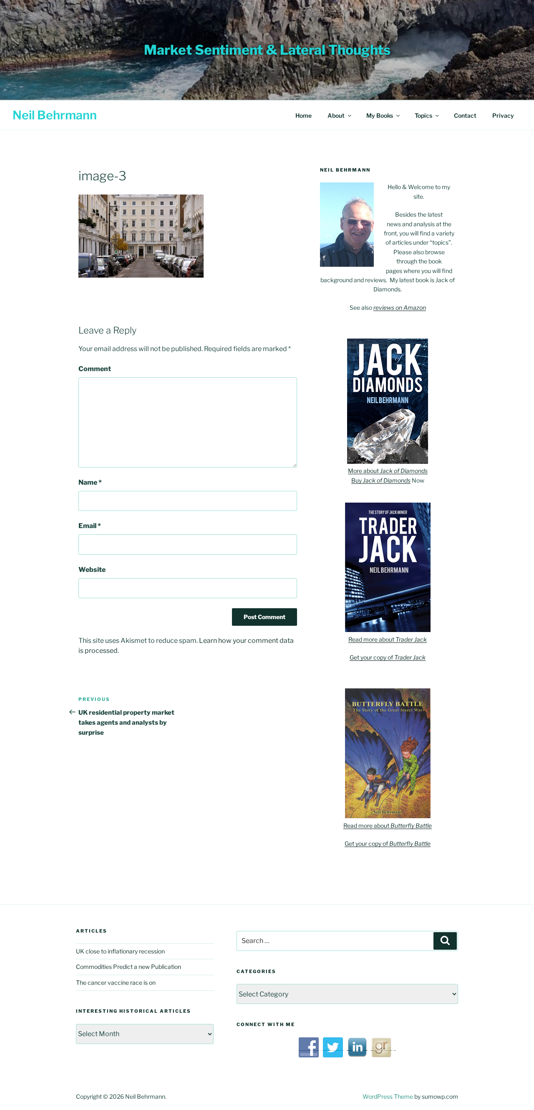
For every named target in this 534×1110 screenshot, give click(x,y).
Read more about (387, 639)
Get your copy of (388, 657)
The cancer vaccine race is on (116, 982)
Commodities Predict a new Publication (128, 966)
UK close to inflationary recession (120, 951)
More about (388, 470)
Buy (381, 480)
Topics (423, 115)
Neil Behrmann (55, 115)
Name (90, 482)
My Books (379, 115)
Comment (94, 369)
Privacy (503, 115)
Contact (465, 115)
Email (89, 526)
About (336, 115)
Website (92, 570)
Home (303, 115)
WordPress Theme (388, 1096)
